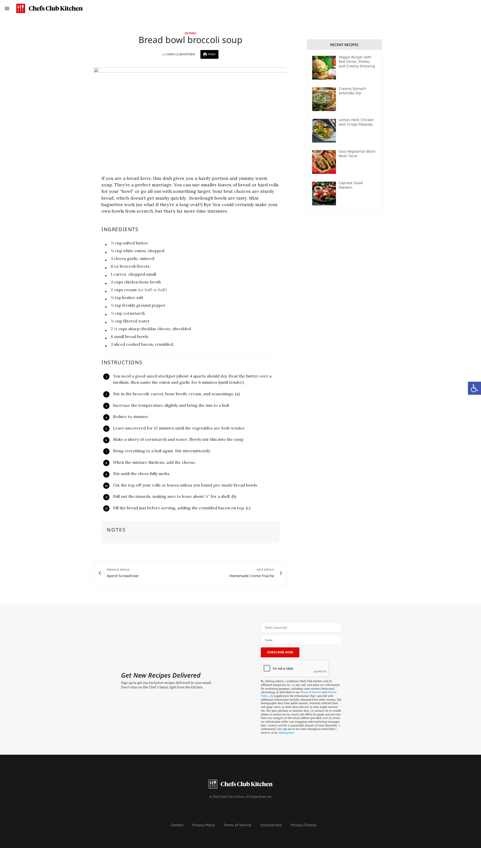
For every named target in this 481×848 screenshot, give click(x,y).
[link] (474, 388)
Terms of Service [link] (310, 692)
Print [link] (211, 54)
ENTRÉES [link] (190, 33)
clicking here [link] (286, 732)
